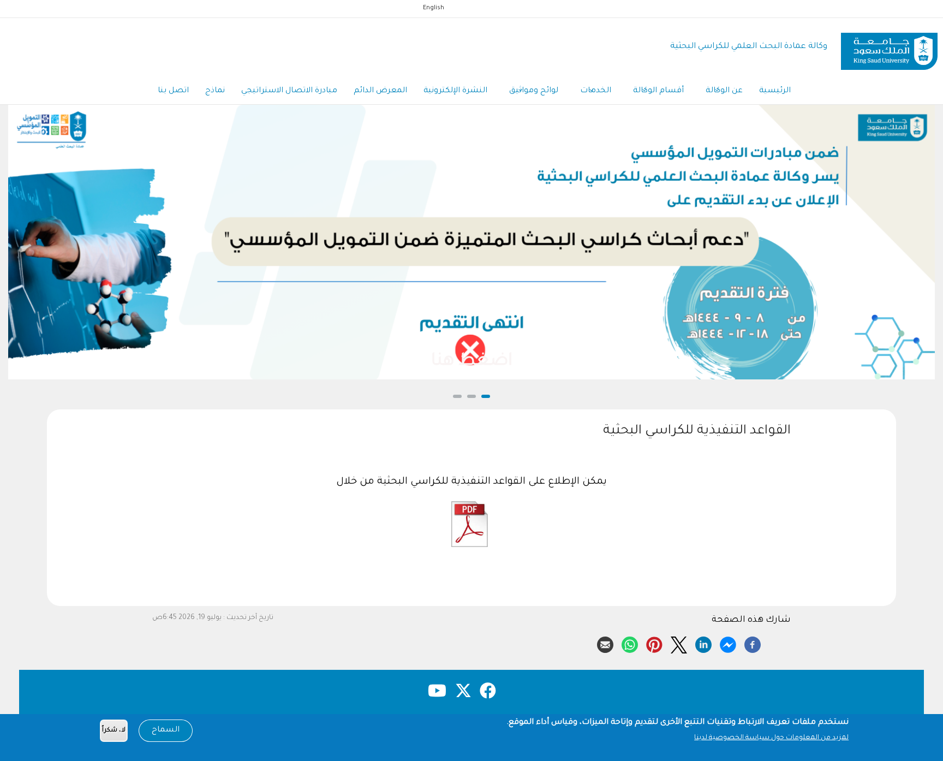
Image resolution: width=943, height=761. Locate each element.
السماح (166, 730)
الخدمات (595, 91)
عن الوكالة (724, 91)
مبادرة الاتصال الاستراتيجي (289, 91)
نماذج (215, 91)
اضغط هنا (471, 362)
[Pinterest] (654, 643)
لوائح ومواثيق (533, 91)
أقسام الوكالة (658, 91)
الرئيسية (775, 91)
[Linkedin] (703, 643)
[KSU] (889, 47)
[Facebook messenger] (728, 643)
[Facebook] (752, 643)
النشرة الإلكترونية (455, 91)
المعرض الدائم (380, 91)
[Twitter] (679, 643)
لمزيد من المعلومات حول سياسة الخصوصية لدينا (771, 738)
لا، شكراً (114, 730)
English (433, 8)
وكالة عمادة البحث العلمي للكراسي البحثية (748, 46)
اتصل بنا (173, 91)
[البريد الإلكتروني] (605, 643)
